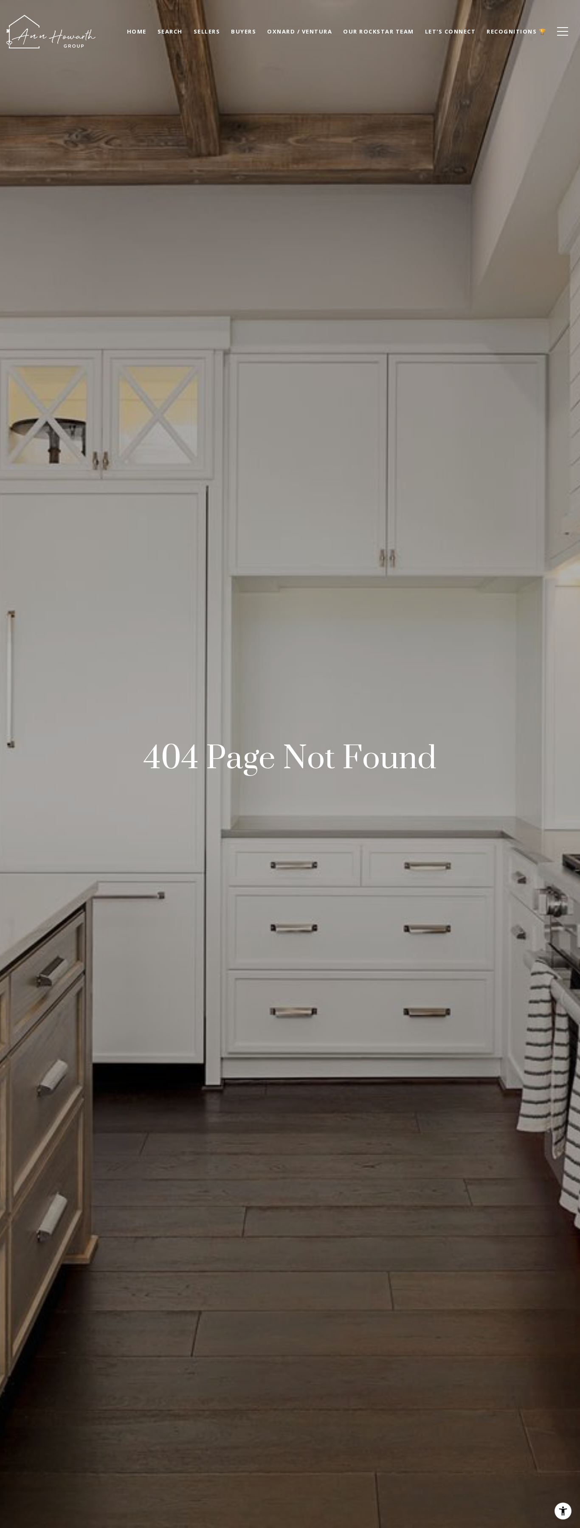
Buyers (243, 31)
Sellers (207, 31)
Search (170, 31)
